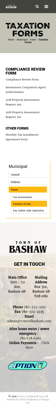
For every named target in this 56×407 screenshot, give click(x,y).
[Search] (37, 6)
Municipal (22, 39)
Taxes (33, 39)
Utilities (15, 182)
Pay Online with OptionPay (28, 210)
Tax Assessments (22, 197)
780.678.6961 (30, 338)
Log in (42, 396)
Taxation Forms (22, 203)
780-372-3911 (35, 307)
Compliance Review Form (22, 79)
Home (11, 39)
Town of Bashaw (26, 396)
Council (15, 174)
